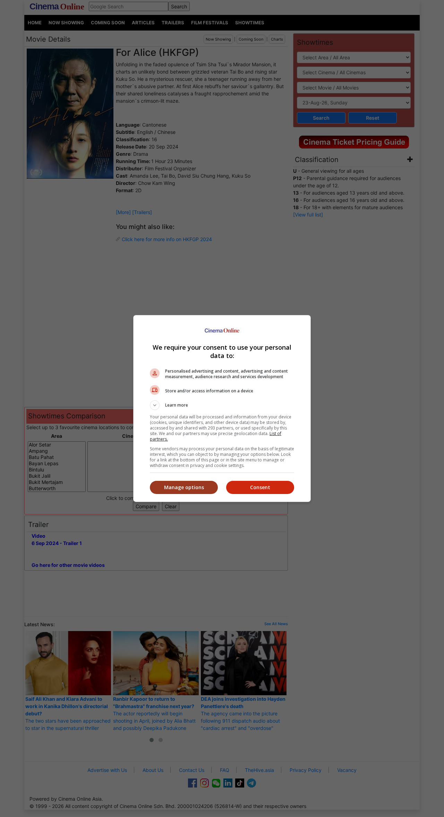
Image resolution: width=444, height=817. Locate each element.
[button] (222, 405)
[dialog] (222, 408)
